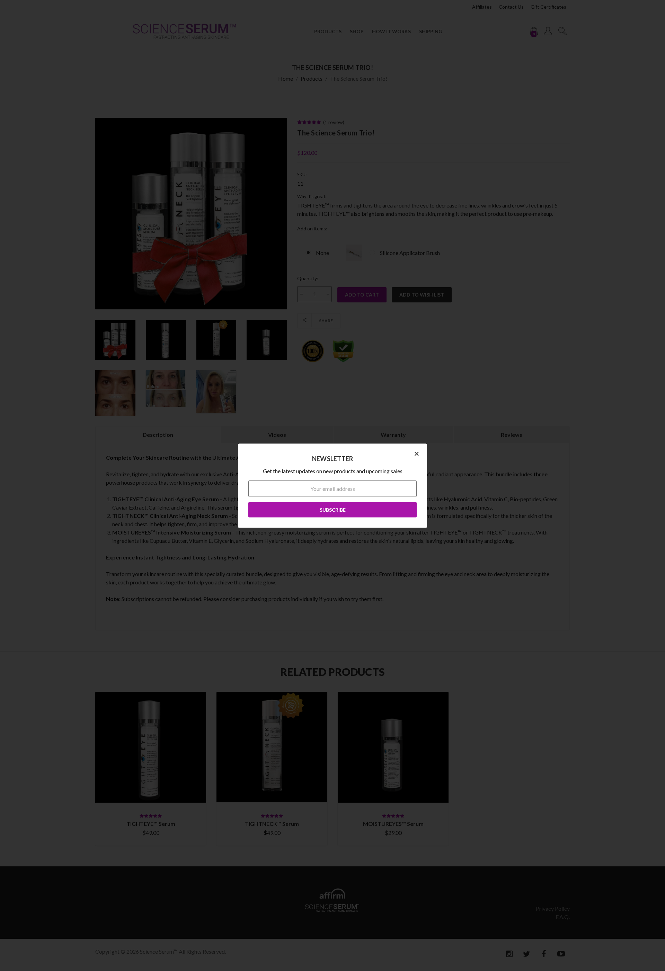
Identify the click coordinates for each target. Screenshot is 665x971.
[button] (416, 453)
